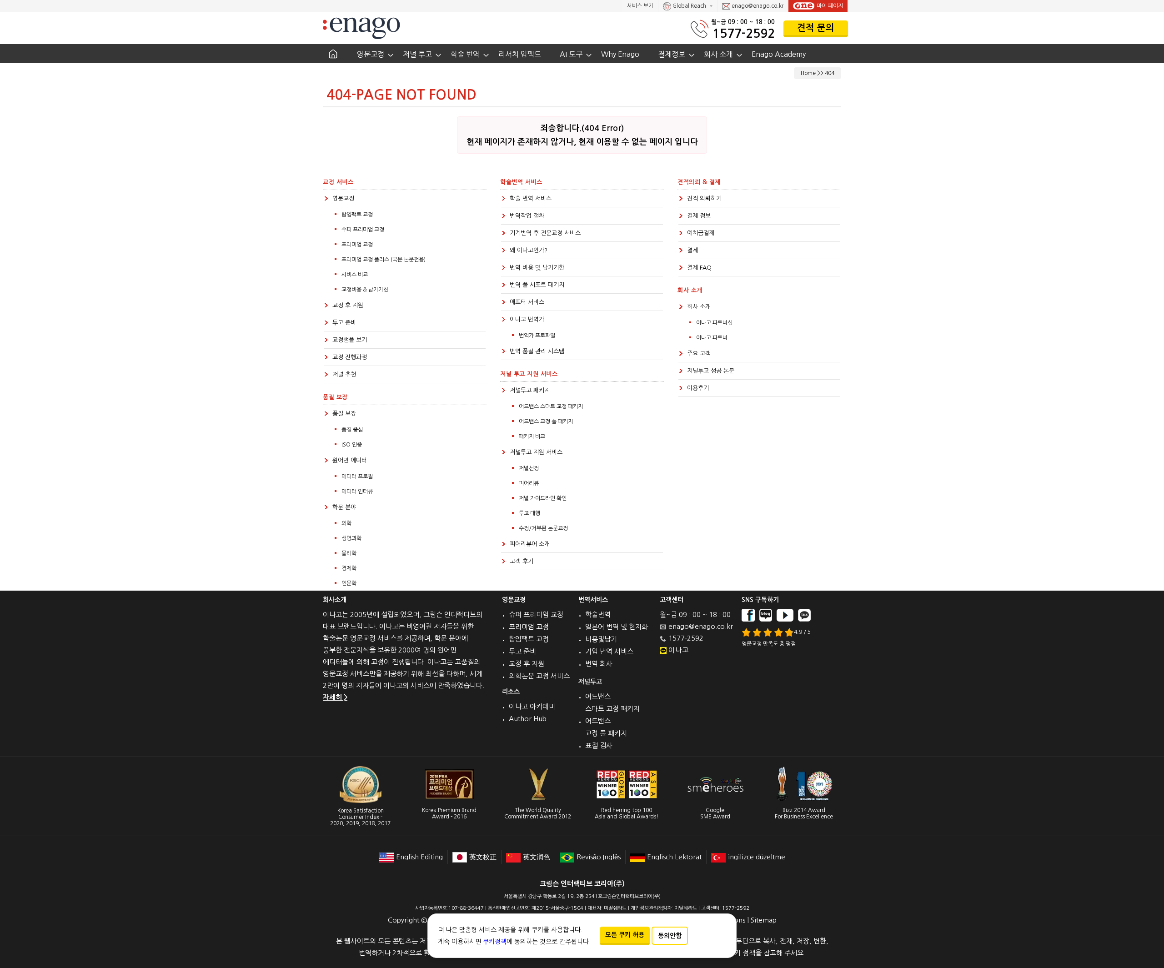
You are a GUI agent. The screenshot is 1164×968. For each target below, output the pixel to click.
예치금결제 (700, 233)
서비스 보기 (640, 6)
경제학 (348, 568)
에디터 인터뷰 (357, 491)
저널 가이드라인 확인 (543, 498)
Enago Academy (779, 54)
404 (829, 73)
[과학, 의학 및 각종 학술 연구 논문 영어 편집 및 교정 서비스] (361, 27)
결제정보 (671, 54)
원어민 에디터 (349, 460)
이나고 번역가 (527, 319)
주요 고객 (699, 353)
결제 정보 (699, 216)
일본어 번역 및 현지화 (616, 626)
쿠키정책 (495, 941)
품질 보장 (344, 413)
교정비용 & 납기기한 (364, 289)
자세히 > (335, 697)
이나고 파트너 (712, 338)
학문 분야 (344, 507)
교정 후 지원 (347, 305)
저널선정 (529, 468)
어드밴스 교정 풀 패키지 (546, 421)
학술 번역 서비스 (531, 198)
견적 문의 (815, 27)
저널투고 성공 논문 (710, 371)
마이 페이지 (830, 6)
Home (808, 73)
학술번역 (598, 614)
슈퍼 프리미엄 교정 (536, 614)
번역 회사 (598, 663)
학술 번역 (465, 54)
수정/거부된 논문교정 (543, 528)
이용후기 (698, 388)
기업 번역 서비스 (609, 651)
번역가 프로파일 (537, 335)
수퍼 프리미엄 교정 (362, 229)
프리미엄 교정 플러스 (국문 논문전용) (383, 259)
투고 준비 (344, 323)
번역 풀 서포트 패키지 (537, 285)
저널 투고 (417, 54)
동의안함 (670, 936)
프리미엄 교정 (357, 244)
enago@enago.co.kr (756, 6)
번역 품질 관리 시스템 (537, 351)
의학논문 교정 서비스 (539, 675)
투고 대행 (529, 513)
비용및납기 (601, 639)
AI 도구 (571, 54)
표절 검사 (598, 745)
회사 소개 (718, 54)
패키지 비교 (532, 436)
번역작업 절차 (527, 216)
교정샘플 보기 (349, 340)
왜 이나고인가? (528, 250)
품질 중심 (352, 429)
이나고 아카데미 (532, 706)
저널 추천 (344, 374)
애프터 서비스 (527, 302)
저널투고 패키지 (530, 390)
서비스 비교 (354, 274)
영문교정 (370, 54)
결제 (692, 250)
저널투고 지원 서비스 (536, 452)
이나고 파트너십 (714, 323)
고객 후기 (521, 561)
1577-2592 (743, 33)
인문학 (348, 583)
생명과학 (351, 538)
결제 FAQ (699, 268)
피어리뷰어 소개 (530, 544)
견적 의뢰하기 (704, 198)
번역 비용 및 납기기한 (537, 268)
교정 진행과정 (349, 357)
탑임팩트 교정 (357, 214)
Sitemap (764, 920)
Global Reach (689, 6)
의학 (346, 523)
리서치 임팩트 (519, 54)
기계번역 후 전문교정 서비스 (545, 233)
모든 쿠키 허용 (624, 935)
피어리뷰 (529, 483)
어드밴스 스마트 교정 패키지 (551, 406)
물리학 (348, 553)
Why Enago (620, 54)
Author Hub (528, 718)
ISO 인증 (351, 444)
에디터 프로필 (357, 476)
